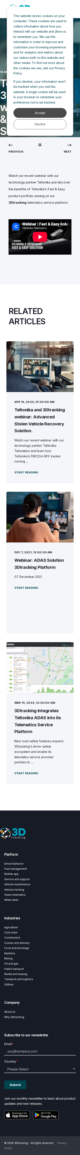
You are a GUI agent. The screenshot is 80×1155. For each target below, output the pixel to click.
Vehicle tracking (14, 889)
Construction (12, 937)
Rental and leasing (15, 974)
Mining (8, 958)
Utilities (9, 984)
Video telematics (15, 894)
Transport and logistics (18, 979)
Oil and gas (11, 963)
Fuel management (15, 868)
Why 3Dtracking (14, 1017)
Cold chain (10, 932)
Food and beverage (16, 948)
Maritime (9, 953)
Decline (40, 124)
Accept (40, 113)
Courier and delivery (17, 942)
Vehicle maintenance (17, 884)
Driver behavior (13, 863)
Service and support (17, 879)
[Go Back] (40, 145)
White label (11, 899)
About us (9, 1011)
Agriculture (11, 927)
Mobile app (11, 873)
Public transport (14, 968)
